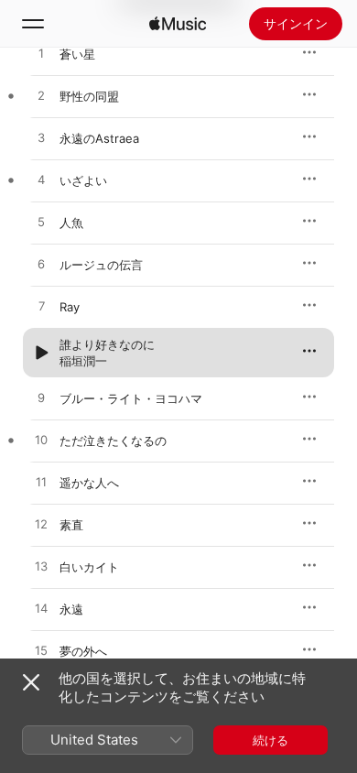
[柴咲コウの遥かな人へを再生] (41, 482)
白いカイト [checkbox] (89, 567)
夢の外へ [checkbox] (83, 651)
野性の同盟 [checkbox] (89, 96)
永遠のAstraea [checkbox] (99, 138)
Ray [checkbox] (70, 306)
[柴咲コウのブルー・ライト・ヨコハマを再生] (41, 398)
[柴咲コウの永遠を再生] (41, 609)
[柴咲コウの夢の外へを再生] (41, 651)
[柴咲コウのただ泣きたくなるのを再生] (41, 440)
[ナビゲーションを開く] (33, 24)
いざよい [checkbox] (83, 180)
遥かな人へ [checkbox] (89, 482)
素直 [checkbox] (71, 524)
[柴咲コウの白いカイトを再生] (41, 567)
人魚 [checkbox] (71, 222)
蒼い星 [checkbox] (77, 54)
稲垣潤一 (83, 361)
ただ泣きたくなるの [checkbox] (113, 440)
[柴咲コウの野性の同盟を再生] (41, 96)
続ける (270, 740)
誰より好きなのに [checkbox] (107, 344)
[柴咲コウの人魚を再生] (41, 222)
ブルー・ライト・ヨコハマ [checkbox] (131, 398)
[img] (177, 24)
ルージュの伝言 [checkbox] (101, 264)
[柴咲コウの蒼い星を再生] (41, 54)
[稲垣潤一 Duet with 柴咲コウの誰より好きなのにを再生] (41, 352)
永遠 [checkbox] (71, 609)
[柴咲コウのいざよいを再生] (41, 180)
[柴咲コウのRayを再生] (41, 307)
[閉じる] (31, 682)
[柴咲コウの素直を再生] (41, 525)
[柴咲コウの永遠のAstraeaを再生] (41, 138)
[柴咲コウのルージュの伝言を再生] (41, 264)
